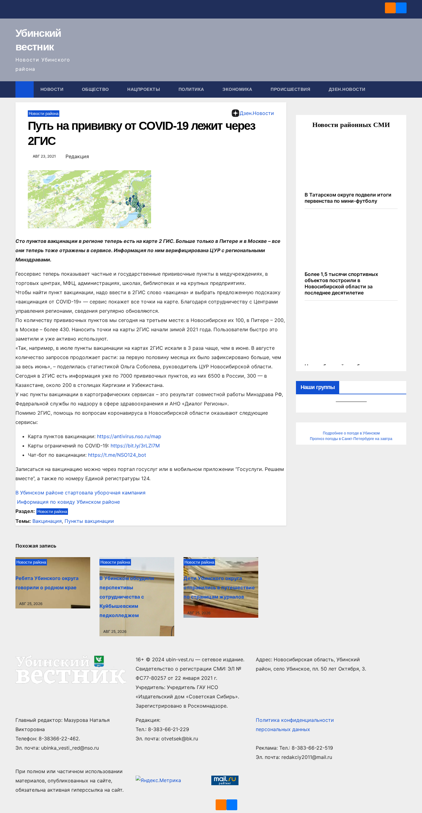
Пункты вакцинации (89, 521)
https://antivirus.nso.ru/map (129, 436)
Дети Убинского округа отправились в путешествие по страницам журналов (219, 587)
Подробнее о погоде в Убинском (351, 433)
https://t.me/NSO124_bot (117, 455)
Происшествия (291, 89)
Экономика (238, 89)
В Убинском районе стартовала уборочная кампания (80, 492)
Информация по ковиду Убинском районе (67, 502)
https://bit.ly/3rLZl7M (135, 445)
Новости (52, 89)
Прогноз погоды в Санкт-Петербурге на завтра (351, 439)
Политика (192, 89)
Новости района (43, 113)
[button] (402, 89)
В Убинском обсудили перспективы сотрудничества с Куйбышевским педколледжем (126, 596)
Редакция (77, 156)
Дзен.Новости (347, 89)
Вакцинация (47, 521)
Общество (96, 89)
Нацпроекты (144, 89)
